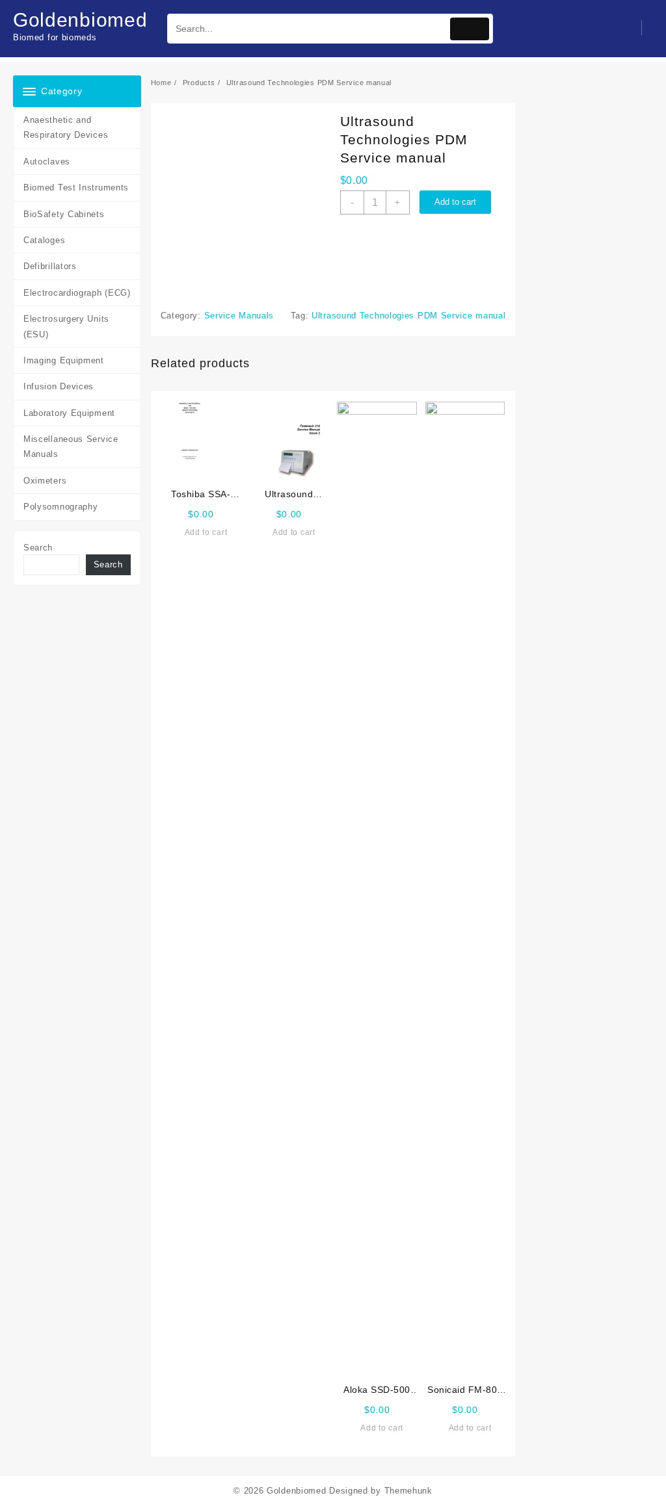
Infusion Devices (58, 386)
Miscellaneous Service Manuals (70, 446)
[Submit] (469, 29)
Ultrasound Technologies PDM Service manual (408, 315)
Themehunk (408, 1491)
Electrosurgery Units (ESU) (66, 326)
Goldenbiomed (80, 20)
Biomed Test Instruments (76, 187)
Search (38, 547)
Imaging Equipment (63, 360)
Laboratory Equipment (69, 413)
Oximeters (44, 481)
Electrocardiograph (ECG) (77, 293)
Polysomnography (60, 507)
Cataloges (44, 240)
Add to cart (455, 202)
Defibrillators (50, 266)
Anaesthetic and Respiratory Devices (65, 127)
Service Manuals (239, 315)
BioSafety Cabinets (64, 214)
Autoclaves (46, 161)
